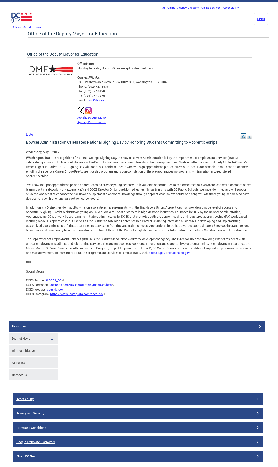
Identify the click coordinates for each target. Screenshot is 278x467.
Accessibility (231, 8)
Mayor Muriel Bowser (27, 27)
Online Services (211, 8)
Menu (261, 19)
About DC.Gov (25, 456)
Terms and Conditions (31, 428)
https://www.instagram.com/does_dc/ (76, 294)
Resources (19, 326)
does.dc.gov (157, 253)
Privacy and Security (30, 413)
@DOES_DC (53, 280)
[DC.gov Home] (21, 24)
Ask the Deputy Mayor (92, 117)
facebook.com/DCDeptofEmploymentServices (80, 285)
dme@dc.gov (95, 100)
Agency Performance (91, 122)
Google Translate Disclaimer (35, 442)
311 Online (168, 8)
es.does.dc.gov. (179, 253)
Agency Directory (188, 8)
